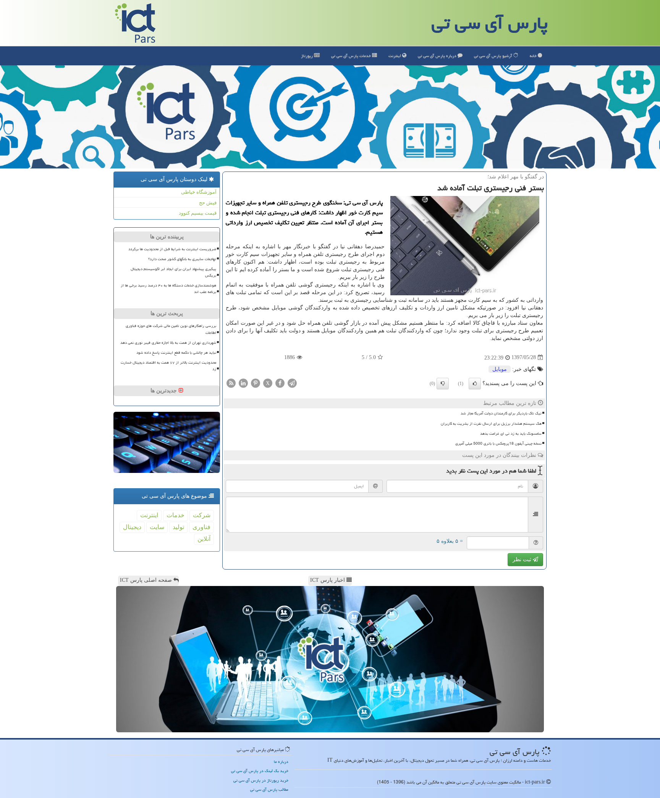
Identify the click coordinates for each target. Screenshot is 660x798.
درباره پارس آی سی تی (438, 56)
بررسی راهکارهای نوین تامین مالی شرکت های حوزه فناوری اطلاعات (171, 329)
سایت (157, 527)
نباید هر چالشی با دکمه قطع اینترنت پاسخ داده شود (176, 352)
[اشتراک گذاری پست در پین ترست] (255, 382)
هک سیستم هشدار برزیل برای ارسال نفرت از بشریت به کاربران (491, 423)
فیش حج (208, 203)
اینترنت (395, 56)
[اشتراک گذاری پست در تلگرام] (292, 382)
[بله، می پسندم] (475, 383)
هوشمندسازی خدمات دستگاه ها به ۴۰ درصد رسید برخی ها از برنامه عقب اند (168, 289)
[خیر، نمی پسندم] (443, 383)
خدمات (351, 56)
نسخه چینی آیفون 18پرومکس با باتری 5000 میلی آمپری (498, 443)
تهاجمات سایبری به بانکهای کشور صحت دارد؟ (182, 259)
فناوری (201, 527)
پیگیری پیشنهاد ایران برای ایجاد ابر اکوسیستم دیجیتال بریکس (173, 272)
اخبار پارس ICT (328, 580)
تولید (178, 527)
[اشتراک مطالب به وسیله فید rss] (231, 382)
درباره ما (281, 762)
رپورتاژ (307, 56)
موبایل (499, 369)
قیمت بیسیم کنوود (198, 213)
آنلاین (203, 539)
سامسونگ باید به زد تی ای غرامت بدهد (511, 433)
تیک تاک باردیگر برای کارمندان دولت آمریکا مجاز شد (501, 413)
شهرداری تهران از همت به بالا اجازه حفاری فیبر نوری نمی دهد (168, 342)
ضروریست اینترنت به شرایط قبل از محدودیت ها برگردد (172, 249)
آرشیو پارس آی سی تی (493, 56)
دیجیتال (132, 527)
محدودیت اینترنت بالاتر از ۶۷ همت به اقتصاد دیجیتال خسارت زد (168, 366)
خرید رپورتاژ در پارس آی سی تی (260, 780)
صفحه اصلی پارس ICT (146, 580)
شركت (201, 515)
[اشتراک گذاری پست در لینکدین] (243, 382)
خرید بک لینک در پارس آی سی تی (259, 771)
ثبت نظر (523, 559)
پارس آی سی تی (490, 22)
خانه (534, 56)
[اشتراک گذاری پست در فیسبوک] (280, 382)
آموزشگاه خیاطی (199, 192)
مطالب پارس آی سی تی (269, 789)
